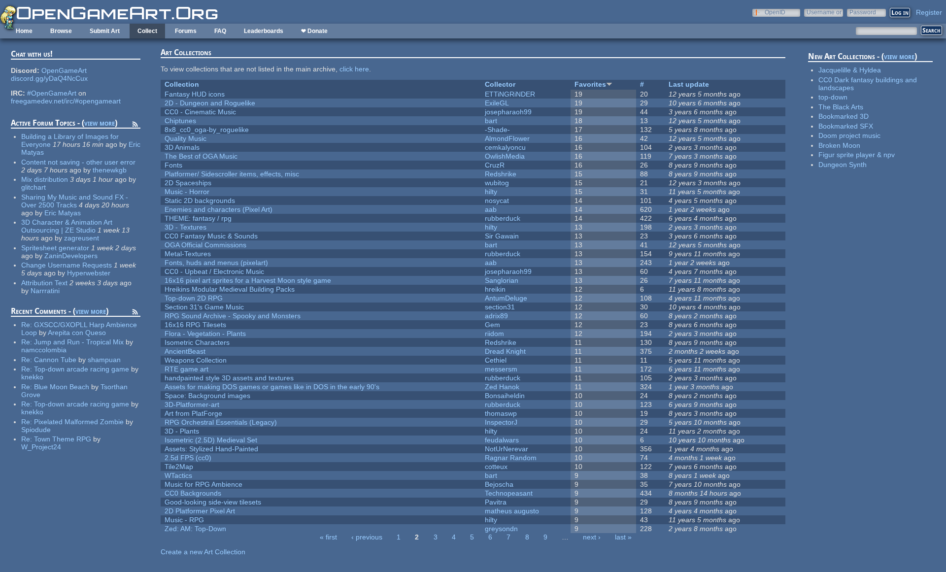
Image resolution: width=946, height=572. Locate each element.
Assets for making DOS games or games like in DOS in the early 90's (272, 387)
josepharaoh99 (508, 112)
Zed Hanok (502, 387)
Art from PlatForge (193, 413)
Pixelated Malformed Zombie (79, 422)
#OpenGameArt (51, 93)
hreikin (495, 289)
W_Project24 (41, 447)
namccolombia (44, 350)
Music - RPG (184, 520)
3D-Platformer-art (192, 404)
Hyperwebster (88, 273)
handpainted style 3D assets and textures (229, 378)
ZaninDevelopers (71, 256)
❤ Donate (314, 31)
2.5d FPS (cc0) (188, 458)
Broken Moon (839, 145)
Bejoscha (499, 484)
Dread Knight (505, 351)
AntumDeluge (506, 298)
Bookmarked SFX (845, 126)
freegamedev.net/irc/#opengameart (66, 101)
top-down (832, 97)
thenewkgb (110, 170)
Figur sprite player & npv (856, 155)
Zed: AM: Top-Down (195, 529)
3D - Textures (185, 227)
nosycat (497, 200)
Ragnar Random (511, 458)
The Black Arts (840, 107)
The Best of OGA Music (201, 156)
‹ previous (366, 537)
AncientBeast (185, 351)
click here (354, 69)
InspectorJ (501, 422)
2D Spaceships (188, 183)
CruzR (495, 165)
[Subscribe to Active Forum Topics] (135, 126)
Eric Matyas (62, 213)
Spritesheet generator (55, 248)
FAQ (220, 31)
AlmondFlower (507, 138)
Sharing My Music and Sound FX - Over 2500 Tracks (74, 201)
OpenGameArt (64, 70)
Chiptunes (180, 121)
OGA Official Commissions (205, 245)
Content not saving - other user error (78, 162)
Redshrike (500, 174)
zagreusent (81, 238)
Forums (186, 31)
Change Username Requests (66, 265)
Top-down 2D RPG (194, 298)
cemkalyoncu (505, 147)
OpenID (775, 12)
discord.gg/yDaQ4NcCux (49, 78)
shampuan (104, 360)
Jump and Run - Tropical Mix (79, 342)
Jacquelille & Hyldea (849, 70)
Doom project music (849, 135)
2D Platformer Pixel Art (200, 511)
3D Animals (182, 147)
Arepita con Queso (77, 332)
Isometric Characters (197, 342)
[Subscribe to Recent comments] (135, 313)
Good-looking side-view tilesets (213, 502)
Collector (500, 84)
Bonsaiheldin (505, 396)
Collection (182, 84)
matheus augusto (512, 511)
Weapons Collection (196, 360)
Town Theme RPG (62, 439)
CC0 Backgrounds (193, 493)
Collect (147, 31)
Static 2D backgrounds (200, 200)
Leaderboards (263, 31)
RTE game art (186, 369)
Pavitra (496, 502)
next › (592, 537)
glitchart (33, 187)
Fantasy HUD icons (195, 94)
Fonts (173, 165)
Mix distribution (44, 179)
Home (24, 31)
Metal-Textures (188, 254)
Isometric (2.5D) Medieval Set (211, 440)
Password (862, 12)
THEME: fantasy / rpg (198, 218)
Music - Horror (187, 192)
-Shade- (497, 130)
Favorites (590, 84)
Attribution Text (44, 283)
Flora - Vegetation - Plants (205, 333)
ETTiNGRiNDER (510, 94)
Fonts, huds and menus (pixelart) (216, 263)
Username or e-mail (824, 12)
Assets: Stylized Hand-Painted (211, 449)
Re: (27, 325)
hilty (491, 192)
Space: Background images (207, 396)
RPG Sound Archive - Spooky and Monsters (233, 316)
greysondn (501, 529)
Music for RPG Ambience (203, 484)
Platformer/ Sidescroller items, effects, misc (232, 174)
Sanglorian (501, 280)
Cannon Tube (55, 360)
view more (99, 123)
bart (491, 121)
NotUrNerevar (506, 449)
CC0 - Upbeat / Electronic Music (214, 271)
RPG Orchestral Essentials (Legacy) (221, 422)
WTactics (178, 475)
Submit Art (105, 31)
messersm (501, 369)
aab (491, 209)
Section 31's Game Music (204, 307)
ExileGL (497, 103)
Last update (689, 84)
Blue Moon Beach (61, 387)
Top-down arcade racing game (81, 369)
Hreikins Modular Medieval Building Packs (230, 289)
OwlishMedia (505, 156)
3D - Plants (182, 431)
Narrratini (45, 291)
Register (929, 12)
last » (623, 537)
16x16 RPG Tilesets (195, 325)
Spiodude (36, 430)
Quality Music (185, 138)
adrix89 (496, 316)
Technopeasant (509, 493)
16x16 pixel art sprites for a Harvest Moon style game (248, 280)
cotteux (496, 467)
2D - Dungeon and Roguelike (210, 103)
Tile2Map (179, 467)
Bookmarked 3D (843, 116)
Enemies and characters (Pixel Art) (218, 209)
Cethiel (496, 360)
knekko (32, 377)
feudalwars (502, 440)
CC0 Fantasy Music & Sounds (211, 236)
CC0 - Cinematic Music (200, 112)
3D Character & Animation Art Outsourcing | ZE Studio (66, 226)
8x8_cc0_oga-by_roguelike (207, 130)
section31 (500, 307)
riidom (494, 333)
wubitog (497, 183)
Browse (61, 31)
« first (328, 537)
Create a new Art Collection (203, 552)
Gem (492, 325)
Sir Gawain (502, 236)
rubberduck (502, 218)
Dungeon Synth (842, 164)
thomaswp (501, 413)
